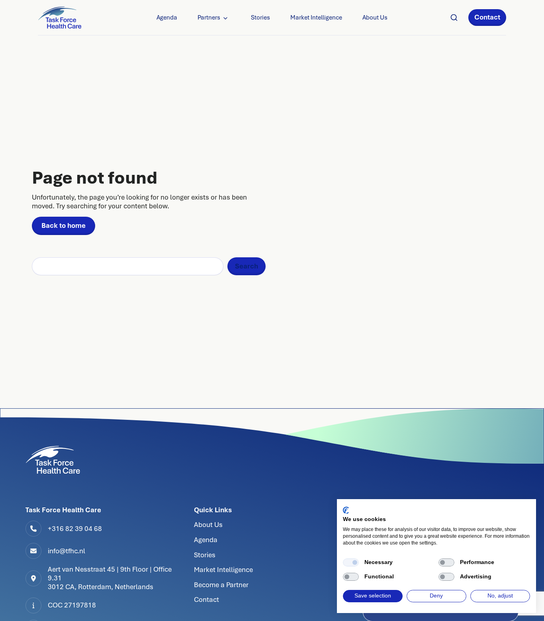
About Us (374, 18)
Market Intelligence (316, 18)
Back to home (63, 225)
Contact (487, 17)
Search (246, 266)
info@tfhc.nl (66, 551)
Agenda (167, 18)
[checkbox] (351, 562)
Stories (260, 18)
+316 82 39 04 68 (75, 528)
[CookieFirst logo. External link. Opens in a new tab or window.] (346, 510)
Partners (209, 18)
